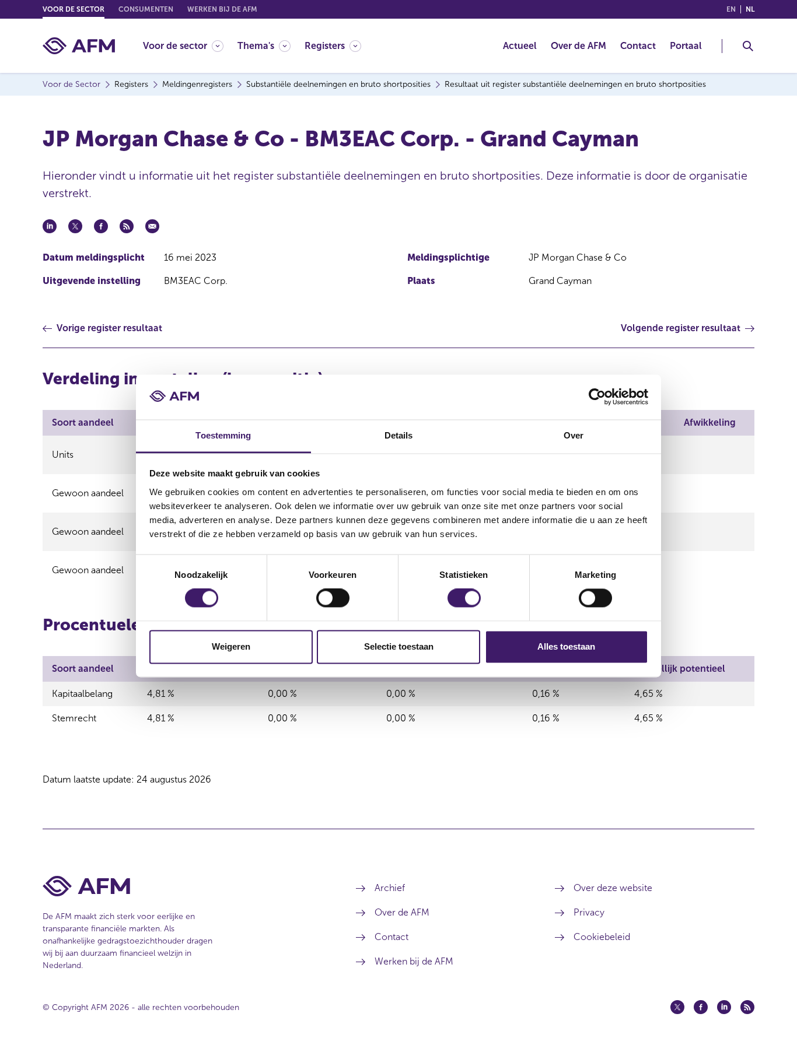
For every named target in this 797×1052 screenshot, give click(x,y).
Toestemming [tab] (223, 435)
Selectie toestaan (399, 646)
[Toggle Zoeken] (748, 46)
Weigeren (231, 646)
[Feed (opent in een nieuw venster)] (747, 1007)
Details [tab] (398, 435)
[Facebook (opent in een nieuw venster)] (701, 1007)
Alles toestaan (566, 646)
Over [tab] (573, 435)
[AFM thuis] (79, 45)
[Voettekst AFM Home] (182, 886)
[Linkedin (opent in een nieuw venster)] (724, 1007)
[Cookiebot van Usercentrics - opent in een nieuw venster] (597, 397)
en (731, 9)
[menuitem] (190, 46)
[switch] (332, 598)
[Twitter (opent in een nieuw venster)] (677, 1007)
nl (750, 9)
